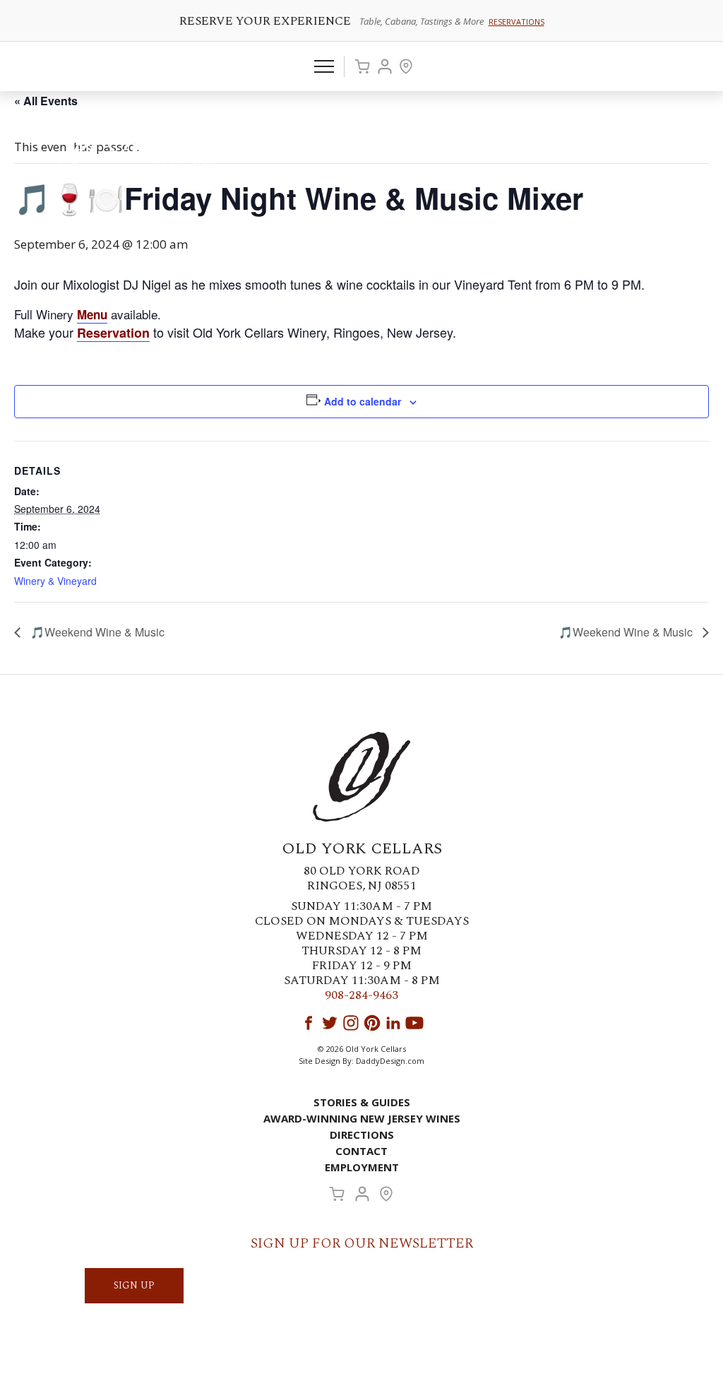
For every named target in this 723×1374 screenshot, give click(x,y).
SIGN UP (134, 1285)
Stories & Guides (361, 1102)
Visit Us (406, 66)
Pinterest (372, 1023)
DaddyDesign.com (390, 1060)
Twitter (330, 1023)
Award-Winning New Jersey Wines (361, 1118)
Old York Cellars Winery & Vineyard (158, 145)
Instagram (351, 1023)
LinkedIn (393, 1023)
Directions (362, 1134)
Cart (362, 66)
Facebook (308, 1023)
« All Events (46, 101)
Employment (362, 1167)
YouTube (414, 1023)
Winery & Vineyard (55, 581)
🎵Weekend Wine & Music (96, 632)
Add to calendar (362, 401)
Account (384, 66)
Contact (361, 1151)
